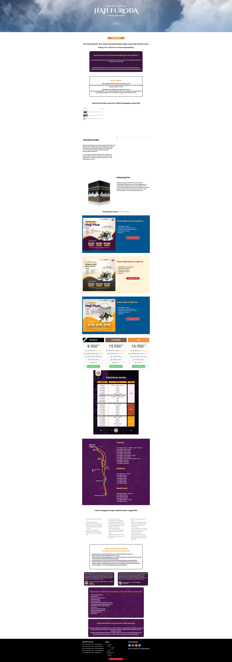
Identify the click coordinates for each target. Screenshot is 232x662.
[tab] (93, 112)
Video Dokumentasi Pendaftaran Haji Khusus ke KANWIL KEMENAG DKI (94, 115)
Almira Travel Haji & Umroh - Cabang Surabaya (92, 650)
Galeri (109, 651)
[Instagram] (139, 645)
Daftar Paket (111, 652)
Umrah (113, 647)
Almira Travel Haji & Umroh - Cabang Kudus (91, 652)
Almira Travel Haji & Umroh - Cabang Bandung (92, 646)
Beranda (110, 644)
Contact (110, 655)
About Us (110, 654)
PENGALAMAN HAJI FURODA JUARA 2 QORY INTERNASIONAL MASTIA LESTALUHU (94, 111)
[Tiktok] (132, 645)
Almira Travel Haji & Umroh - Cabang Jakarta (92, 644)
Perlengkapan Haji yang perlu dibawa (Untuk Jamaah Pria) (94, 118)
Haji (112, 649)
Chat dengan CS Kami (93, 366)
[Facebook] (129, 645)
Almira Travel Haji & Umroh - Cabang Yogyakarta (93, 648)
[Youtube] (136, 645)
